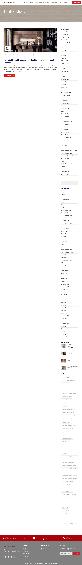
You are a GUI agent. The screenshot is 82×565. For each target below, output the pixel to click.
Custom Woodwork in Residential (69, 465)
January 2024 (64, 63)
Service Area (55, 2)
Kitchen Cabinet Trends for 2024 (69, 494)
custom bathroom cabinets (68, 412)
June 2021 (63, 81)
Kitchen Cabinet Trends (67, 156)
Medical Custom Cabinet (67, 163)
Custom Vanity (65, 134)
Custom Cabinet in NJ (66, 119)
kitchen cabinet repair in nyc (68, 484)
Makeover (63, 161)
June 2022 (64, 76)
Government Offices (66, 142)
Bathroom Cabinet (65, 95)
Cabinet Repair (65, 103)
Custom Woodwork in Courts (68, 447)
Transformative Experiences (68, 520)
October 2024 (64, 39)
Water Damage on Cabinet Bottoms (69, 523)
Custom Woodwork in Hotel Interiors (69, 475)
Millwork (63, 166)
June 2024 (64, 50)
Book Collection (65, 383)
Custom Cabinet (65, 116)
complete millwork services (68, 402)
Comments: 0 (36, 54)
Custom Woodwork (66, 137)
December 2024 (65, 34)
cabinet (63, 98)
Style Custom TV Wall (66, 516)
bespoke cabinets (66, 377)
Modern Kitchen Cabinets (67, 504)
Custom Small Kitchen (66, 438)
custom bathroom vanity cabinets (69, 415)
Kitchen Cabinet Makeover (67, 481)
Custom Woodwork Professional (68, 472)
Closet (62, 111)
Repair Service (46, 2)
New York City (65, 507)
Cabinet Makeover (66, 386)
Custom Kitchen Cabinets (67, 428)
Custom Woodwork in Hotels (68, 462)
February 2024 (65, 60)
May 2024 (63, 53)
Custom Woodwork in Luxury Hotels (69, 478)
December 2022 (65, 74)
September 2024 (65, 42)
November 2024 (65, 37)
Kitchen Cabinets (65, 488)
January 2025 (64, 32)
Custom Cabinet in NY (66, 121)
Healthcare (64, 145)
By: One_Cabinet (7, 54)
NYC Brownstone (65, 510)
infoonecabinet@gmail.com (42, 539)
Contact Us (66, 2)
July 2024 (63, 47)
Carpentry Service (65, 108)
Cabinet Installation (66, 100)
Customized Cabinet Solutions (68, 425)
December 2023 (65, 66)
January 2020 (64, 87)
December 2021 (65, 79)
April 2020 (63, 84)
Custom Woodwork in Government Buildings (69, 452)
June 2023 (63, 68)
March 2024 (64, 58)
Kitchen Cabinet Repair (67, 153)
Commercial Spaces (66, 399)
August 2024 (64, 45)
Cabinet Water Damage (67, 396)
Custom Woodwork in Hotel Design (69, 468)
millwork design (65, 500)
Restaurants (64, 169)
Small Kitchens (11, 15)
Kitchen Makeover (65, 158)
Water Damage (65, 174)
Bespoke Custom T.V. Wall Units (68, 380)
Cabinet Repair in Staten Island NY (69, 393)
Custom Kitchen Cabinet (18, 54)
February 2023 (64, 71)
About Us (31, 2)
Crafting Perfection (66, 406)
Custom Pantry (65, 129)
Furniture (63, 140)
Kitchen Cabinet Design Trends (69, 150)
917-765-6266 (69, 539)
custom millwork (65, 431)
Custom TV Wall (65, 132)
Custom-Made (38, 2)
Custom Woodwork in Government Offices (69, 458)
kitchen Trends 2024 (66, 497)
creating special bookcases (68, 409)
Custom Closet (65, 124)
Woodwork (64, 177)
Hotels (63, 148)
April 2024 (63, 55)
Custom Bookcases (66, 113)
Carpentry (63, 106)
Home (25, 2)
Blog (61, 2)
